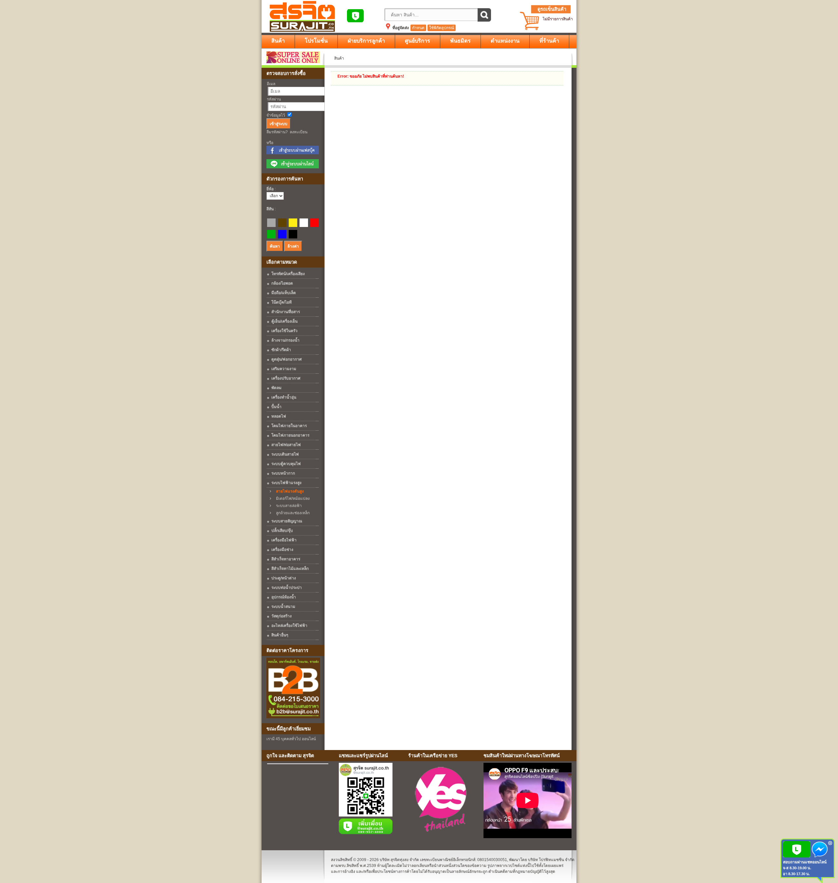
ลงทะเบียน (298, 132)
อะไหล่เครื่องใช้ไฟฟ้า (289, 625)
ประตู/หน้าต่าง (283, 578)
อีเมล (271, 84)
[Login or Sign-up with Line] (292, 167)
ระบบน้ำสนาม (283, 606)
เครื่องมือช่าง (282, 549)
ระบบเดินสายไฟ (285, 454)
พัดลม (276, 387)
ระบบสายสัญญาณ (286, 521)
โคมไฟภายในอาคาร (289, 425)
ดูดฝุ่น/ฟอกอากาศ (286, 359)
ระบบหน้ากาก (283, 473)
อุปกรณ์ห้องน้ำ (283, 597)
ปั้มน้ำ (276, 406)
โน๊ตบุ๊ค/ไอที (281, 302)
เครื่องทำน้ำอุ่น (283, 397)
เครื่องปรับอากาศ (286, 378)
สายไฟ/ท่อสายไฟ (286, 444)
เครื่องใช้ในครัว (284, 331)
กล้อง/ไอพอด (282, 283)
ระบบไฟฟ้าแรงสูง (286, 482)
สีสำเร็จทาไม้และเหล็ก (290, 568)
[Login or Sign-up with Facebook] (292, 153)
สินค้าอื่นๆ (279, 635)
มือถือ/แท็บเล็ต (283, 293)
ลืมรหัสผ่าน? (277, 132)
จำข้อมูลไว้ (275, 115)
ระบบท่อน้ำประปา (286, 587)
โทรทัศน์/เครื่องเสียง (288, 274)
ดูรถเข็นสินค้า (551, 9)
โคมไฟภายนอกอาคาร (290, 435)
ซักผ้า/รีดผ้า (281, 350)
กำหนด (418, 28)
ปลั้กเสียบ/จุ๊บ (282, 530)
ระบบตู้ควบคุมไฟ (286, 463)
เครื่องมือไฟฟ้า (284, 540)
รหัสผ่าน (274, 99)
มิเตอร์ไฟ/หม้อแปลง (291, 498)
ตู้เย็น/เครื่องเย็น (284, 321)
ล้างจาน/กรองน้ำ (285, 340)
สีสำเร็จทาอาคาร (285, 559)
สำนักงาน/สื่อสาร (285, 312)
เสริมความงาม (283, 368)
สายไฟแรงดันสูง (288, 491)
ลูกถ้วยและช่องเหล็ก (291, 513)
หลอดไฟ (278, 416)
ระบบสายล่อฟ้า (287, 505)
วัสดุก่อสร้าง (281, 616)
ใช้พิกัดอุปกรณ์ (441, 28)
